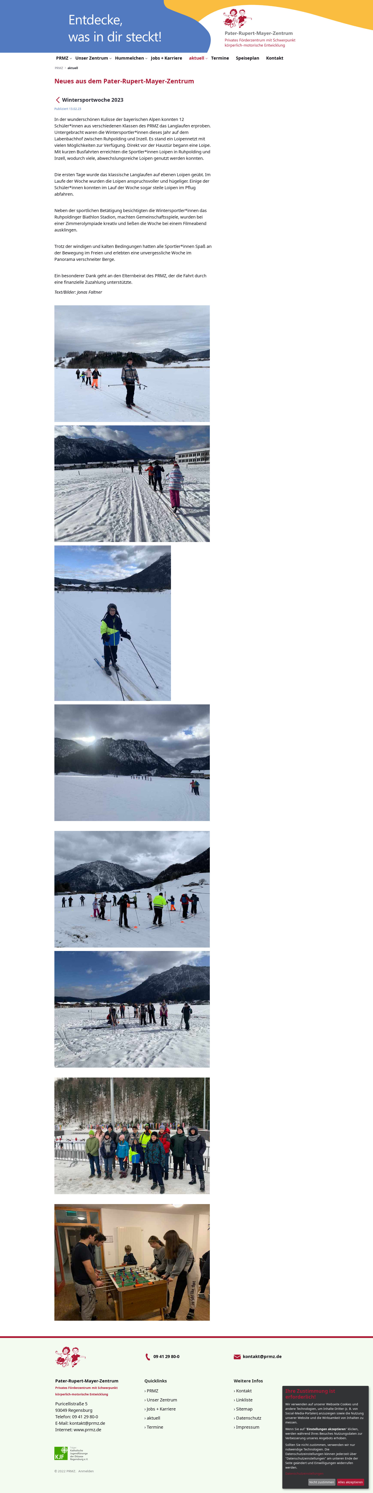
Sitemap (244, 1409)
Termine (155, 1427)
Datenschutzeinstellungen (304, 1473)
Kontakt (244, 1391)
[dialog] (325, 1437)
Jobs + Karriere (161, 1409)
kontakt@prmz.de (87, 1423)
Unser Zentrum (162, 1400)
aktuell (153, 1418)
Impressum (247, 1427)
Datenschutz (248, 1418)
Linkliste (244, 1400)
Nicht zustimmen (321, 1482)
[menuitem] (64, 58)
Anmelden (86, 1471)
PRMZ (152, 1391)
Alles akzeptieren (350, 1482)
